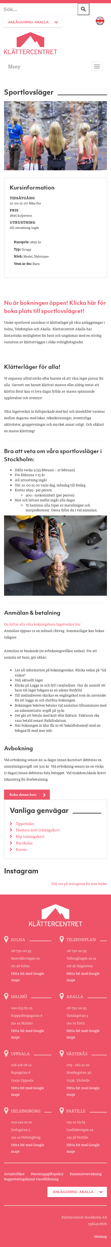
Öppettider (24, 823)
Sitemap (100, 1236)
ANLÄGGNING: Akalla (28, 22)
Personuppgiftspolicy (47, 1174)
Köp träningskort (29, 836)
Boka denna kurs (22, 794)
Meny (14, 66)
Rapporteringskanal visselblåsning (31, 1179)
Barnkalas (24, 843)
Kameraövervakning (86, 1174)
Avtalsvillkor (14, 1174)
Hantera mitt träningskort (37, 830)
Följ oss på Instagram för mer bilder (79, 883)
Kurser (21, 849)
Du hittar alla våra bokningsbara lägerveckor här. (43, 624)
